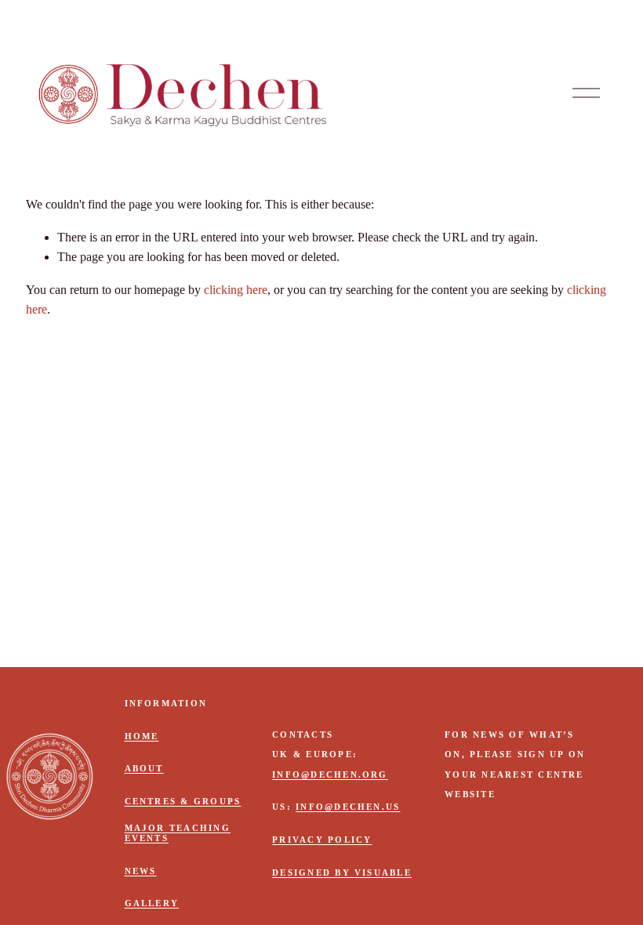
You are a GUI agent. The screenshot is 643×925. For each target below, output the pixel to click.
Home (142, 736)
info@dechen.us (348, 806)
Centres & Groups (183, 801)
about (144, 768)
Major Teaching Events (178, 833)
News (141, 871)
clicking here (235, 289)
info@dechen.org (330, 774)
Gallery (152, 903)
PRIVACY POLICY (322, 839)
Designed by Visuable (342, 872)
